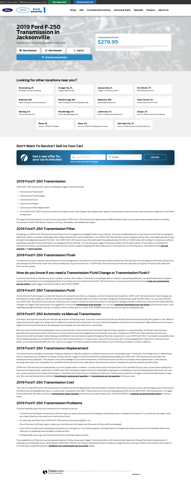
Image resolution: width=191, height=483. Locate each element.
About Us (163, 10)
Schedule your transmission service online (68, 446)
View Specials (53, 50)
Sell (81, 10)
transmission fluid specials (88, 305)
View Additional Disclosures (120, 471)
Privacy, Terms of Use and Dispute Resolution (81, 471)
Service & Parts (122, 10)
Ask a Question (28, 50)
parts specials (35, 249)
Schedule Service (85, 2)
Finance (150, 10)
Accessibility (104, 471)
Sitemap (60, 471)
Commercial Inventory (99, 10)
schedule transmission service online (131, 305)
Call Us (79, 50)
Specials (138, 10)
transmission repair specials (65, 394)
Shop (73, 10)
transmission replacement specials (71, 376)
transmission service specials (106, 376)
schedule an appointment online (146, 394)
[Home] (7, 10)
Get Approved (59, 2)
